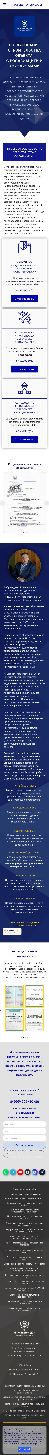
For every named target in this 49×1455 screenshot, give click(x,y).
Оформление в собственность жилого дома (24, 1264)
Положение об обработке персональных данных (24, 1405)
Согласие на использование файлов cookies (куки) (24, 1416)
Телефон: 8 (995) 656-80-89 (25, 1343)
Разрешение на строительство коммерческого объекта (24, 1269)
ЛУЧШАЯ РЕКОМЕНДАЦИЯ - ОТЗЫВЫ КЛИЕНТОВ (24, 924)
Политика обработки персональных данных (24, 1385)
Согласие (31, 1151)
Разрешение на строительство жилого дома (24, 1258)
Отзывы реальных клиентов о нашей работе (24, 1204)
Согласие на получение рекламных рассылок (24, 1410)
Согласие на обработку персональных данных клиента (25, 1391)
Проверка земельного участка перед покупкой (24, 1217)
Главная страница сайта (24, 1189)
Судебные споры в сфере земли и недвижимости (24, 1309)
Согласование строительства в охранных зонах (24, 1276)
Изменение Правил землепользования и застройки (24, 1244)
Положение (19, 1151)
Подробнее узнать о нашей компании (24, 1194)
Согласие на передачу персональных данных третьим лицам (24, 1398)
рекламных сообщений (35, 1157)
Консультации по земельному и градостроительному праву (24, 1211)
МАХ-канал (29, 1351)
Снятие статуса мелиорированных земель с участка (24, 1282)
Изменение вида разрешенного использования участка (24, 1237)
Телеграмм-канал (27, 1348)
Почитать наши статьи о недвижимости (22, 1198)
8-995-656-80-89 (24, 1101)
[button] (2, 503)
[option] (24, 1008)
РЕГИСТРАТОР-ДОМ (28, 4)
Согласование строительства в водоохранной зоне (24, 1296)
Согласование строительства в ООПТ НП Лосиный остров (24, 1289)
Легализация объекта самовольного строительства (24, 1302)
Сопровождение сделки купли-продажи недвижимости (24, 1224)
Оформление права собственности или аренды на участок (24, 1230)
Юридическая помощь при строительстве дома (24, 1251)
